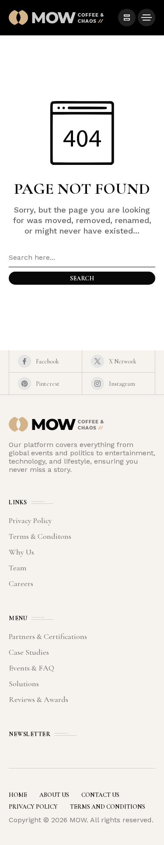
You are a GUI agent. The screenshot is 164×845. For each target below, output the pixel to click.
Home (18, 795)
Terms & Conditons (40, 536)
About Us (54, 795)
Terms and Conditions (107, 806)
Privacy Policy (30, 520)
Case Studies (29, 652)
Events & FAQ (31, 668)
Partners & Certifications (48, 636)
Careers (21, 583)
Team (18, 568)
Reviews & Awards (38, 699)
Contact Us (100, 795)
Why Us (21, 552)
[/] (127, 17)
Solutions (24, 683)
